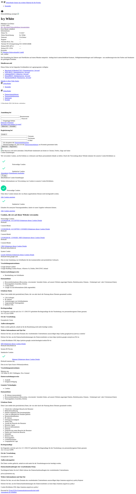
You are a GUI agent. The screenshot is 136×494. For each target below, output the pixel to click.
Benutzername (24, 116)
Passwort (24, 118)
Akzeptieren (4, 173)
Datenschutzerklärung (12, 94)
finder (7, 83)
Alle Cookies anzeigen (8, 197)
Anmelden (13, 126)
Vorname (31, 136)
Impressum (8, 98)
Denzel (17, 76)
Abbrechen (5, 126)
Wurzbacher (18, 77)
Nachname (31, 138)
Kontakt (7, 100)
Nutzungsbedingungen (12, 96)
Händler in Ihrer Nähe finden (10, 81)
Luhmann (16, 74)
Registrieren (13, 146)
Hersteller (8, 6)
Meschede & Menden (22, 70)
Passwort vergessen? (7, 122)
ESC (4, 176)
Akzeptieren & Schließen (9, 492)
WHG (17, 72)
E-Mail (30, 140)
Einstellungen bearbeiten (16, 173)
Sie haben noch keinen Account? (11, 124)
